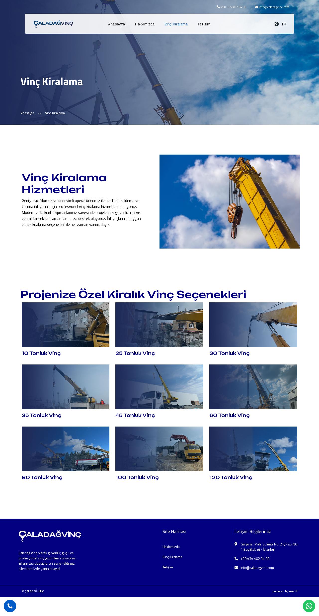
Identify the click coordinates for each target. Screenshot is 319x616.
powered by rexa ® (285, 591)
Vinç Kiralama (176, 24)
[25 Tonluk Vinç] (159, 324)
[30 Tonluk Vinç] (253, 324)
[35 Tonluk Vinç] (66, 386)
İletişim (204, 24)
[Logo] (55, 23)
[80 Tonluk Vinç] (66, 448)
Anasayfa (116, 24)
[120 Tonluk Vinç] (253, 448)
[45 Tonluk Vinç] (159, 386)
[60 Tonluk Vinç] (253, 386)
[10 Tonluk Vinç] (66, 324)
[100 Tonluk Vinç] (159, 448)
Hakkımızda (145, 24)
